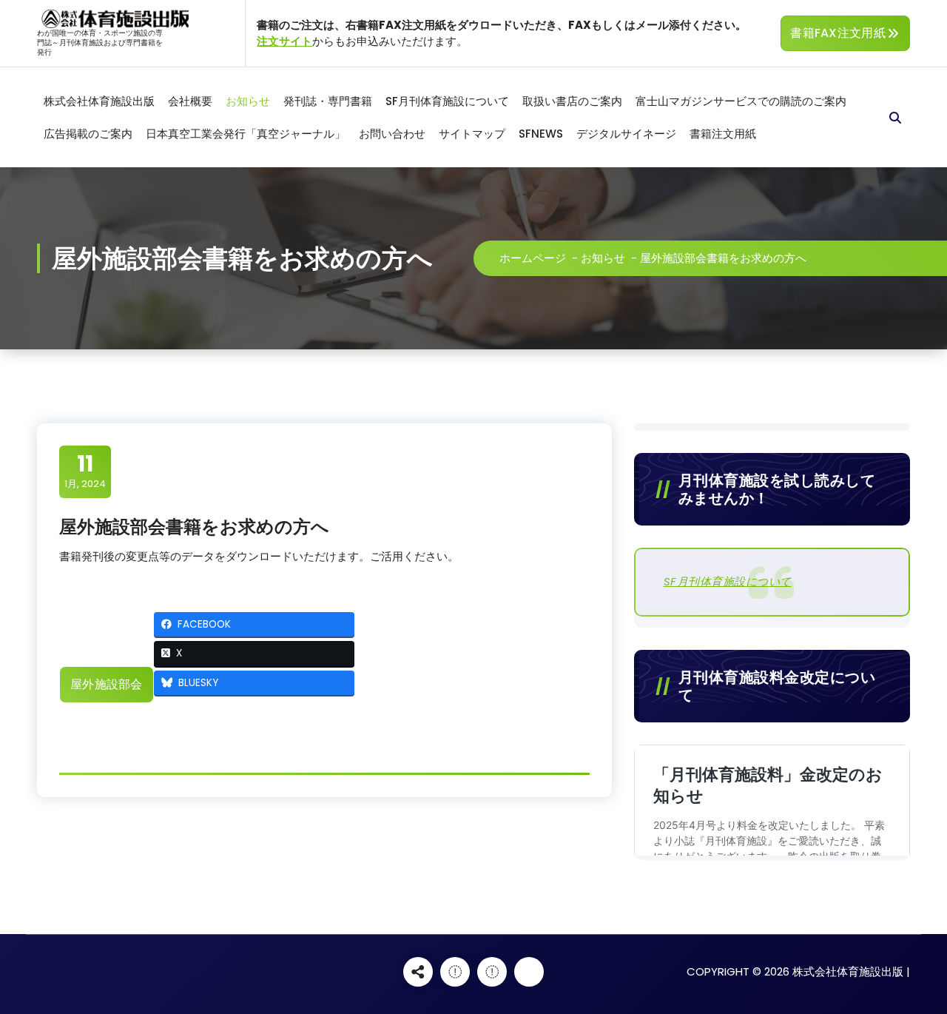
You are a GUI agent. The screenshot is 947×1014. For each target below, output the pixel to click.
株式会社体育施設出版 (99, 101)
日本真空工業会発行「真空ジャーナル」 (246, 133)
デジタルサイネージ (626, 133)
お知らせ (248, 101)
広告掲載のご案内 (88, 133)
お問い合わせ (392, 133)
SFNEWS (541, 133)
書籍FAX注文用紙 (838, 32)
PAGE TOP (912, 970)
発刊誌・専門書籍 (327, 101)
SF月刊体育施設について (447, 101)
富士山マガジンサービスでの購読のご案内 (741, 101)
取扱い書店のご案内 (572, 101)
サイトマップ (472, 133)
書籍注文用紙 (723, 133)
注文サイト (284, 41)
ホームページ (532, 258)
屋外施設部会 (106, 684)
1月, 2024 (85, 471)
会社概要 (190, 101)
